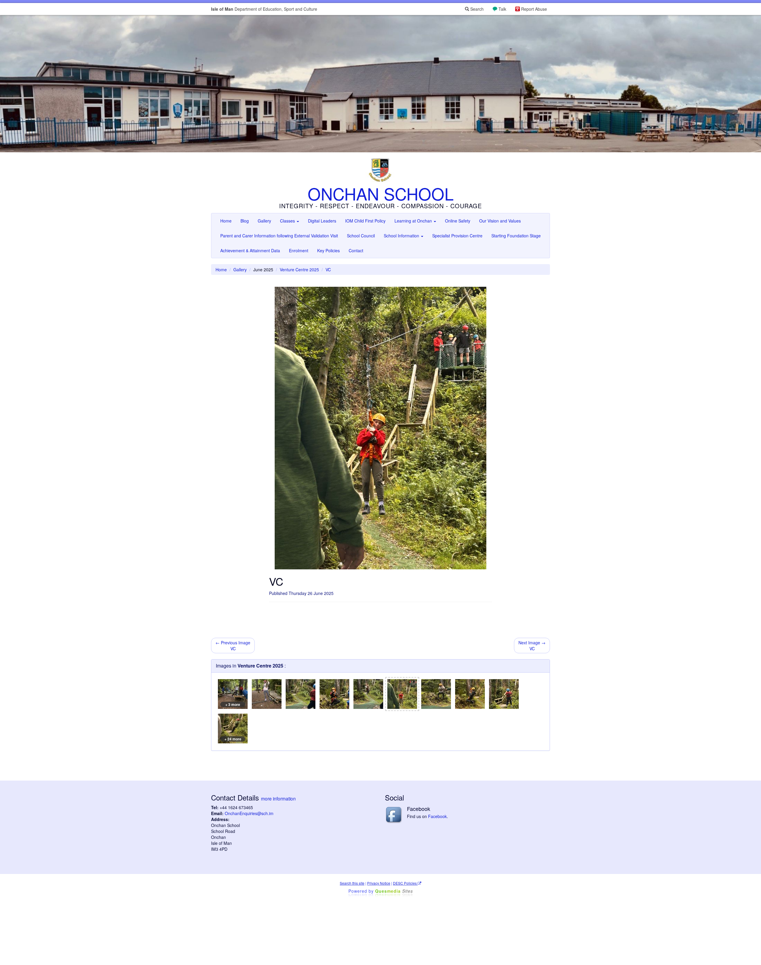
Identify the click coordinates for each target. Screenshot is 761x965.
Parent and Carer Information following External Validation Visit (279, 236)
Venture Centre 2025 (299, 269)
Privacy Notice (378, 883)
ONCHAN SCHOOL (381, 193)
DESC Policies (405, 883)
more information (278, 798)
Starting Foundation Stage (516, 236)
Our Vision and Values (500, 221)
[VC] (267, 694)
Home (226, 221)
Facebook (437, 816)
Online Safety (457, 221)
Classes (288, 221)
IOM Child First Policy (365, 221)
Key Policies (328, 250)
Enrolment (298, 250)
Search (476, 9)
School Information (402, 236)
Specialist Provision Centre (457, 236)
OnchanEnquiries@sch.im (249, 813)
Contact (356, 250)
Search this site (352, 883)
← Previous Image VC (233, 645)
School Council (361, 236)
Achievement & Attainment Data (250, 250)
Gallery (264, 221)
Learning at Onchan (413, 221)
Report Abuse (534, 9)
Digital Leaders (322, 221)
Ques (394, 891)
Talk (502, 9)
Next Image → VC (531, 645)
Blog (244, 221)
